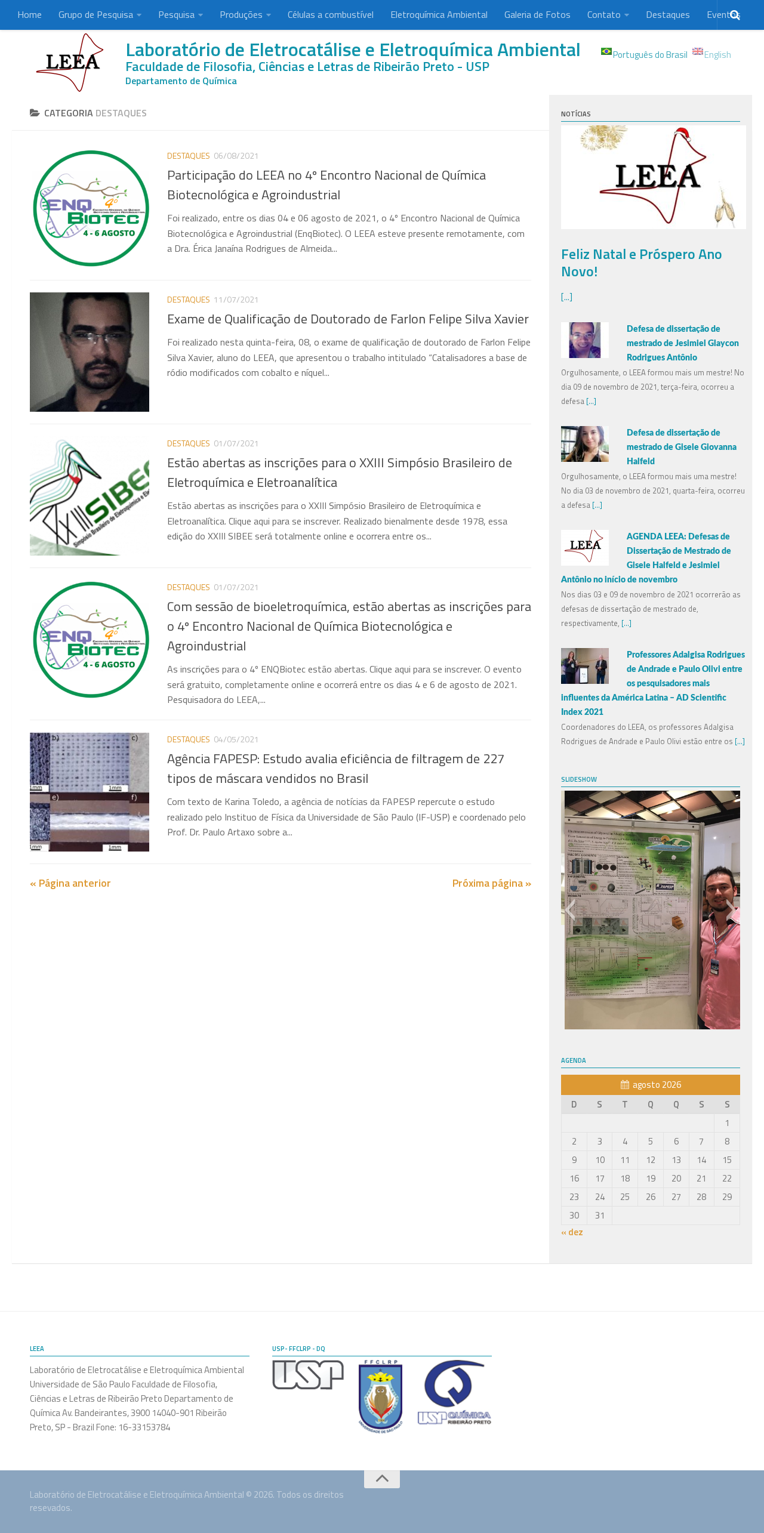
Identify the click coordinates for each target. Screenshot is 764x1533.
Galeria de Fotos (537, 14)
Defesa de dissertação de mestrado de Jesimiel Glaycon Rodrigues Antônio (683, 343)
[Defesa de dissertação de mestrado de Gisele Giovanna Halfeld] (585, 458)
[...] (566, 297)
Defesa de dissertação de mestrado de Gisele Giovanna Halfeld (682, 447)
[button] (569, 910)
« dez (572, 1232)
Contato (604, 14)
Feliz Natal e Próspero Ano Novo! (641, 262)
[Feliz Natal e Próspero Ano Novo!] (653, 226)
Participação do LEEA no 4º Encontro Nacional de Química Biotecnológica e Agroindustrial (326, 185)
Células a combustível (331, 14)
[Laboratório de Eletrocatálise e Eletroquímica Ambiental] (71, 62)
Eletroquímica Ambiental (439, 14)
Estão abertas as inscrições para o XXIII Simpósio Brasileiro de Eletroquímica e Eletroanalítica (339, 472)
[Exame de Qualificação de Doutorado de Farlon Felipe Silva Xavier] (89, 352)
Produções (241, 14)
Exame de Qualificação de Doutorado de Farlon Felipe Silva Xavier (348, 319)
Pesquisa (176, 14)
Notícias (576, 114)
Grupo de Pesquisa (95, 14)
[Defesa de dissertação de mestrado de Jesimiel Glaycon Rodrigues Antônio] (585, 355)
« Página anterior (70, 883)
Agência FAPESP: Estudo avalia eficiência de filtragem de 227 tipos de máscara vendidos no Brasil (335, 768)
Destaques (668, 14)
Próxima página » (491, 883)
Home (29, 14)
